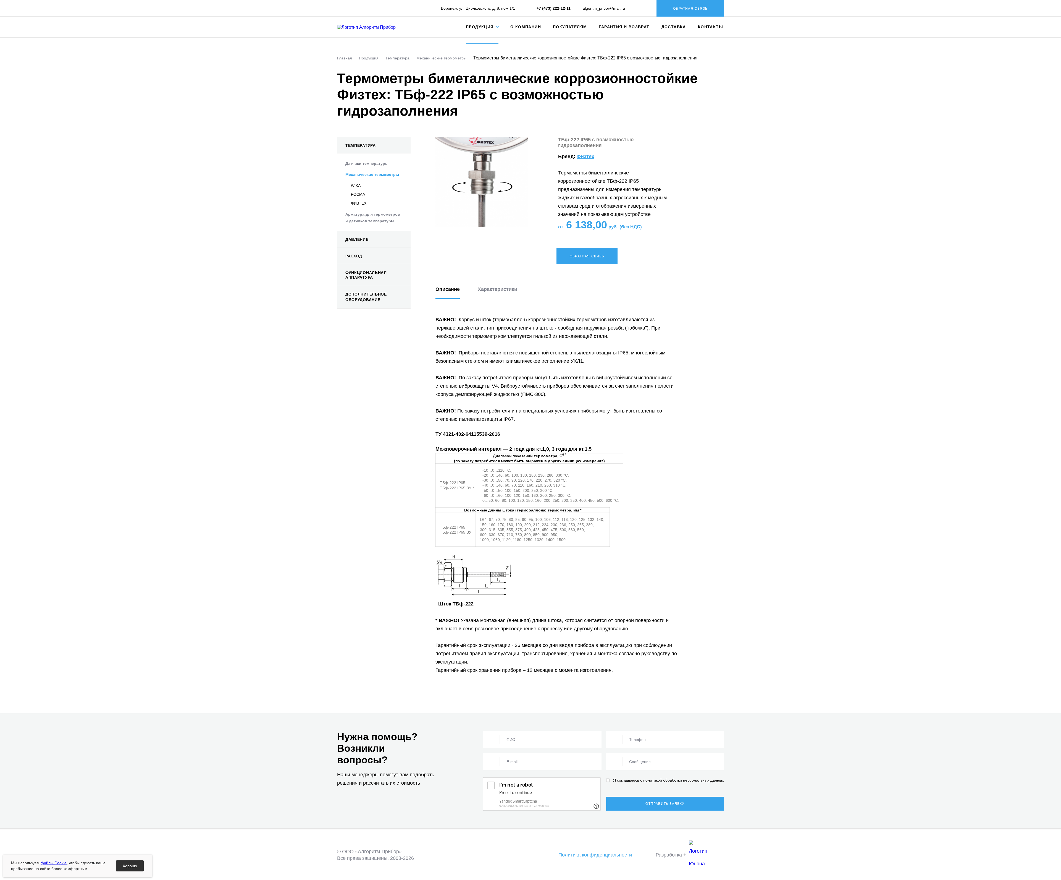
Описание (447, 289)
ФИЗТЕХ (358, 203)
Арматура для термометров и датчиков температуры (372, 217)
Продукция (480, 27)
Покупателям (570, 27)
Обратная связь (690, 9)
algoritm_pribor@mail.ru (604, 8)
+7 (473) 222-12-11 (554, 8)
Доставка (673, 27)
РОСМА (358, 194)
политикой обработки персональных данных (683, 780)
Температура (360, 145)
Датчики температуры (366, 163)
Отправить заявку (664, 804)
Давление (357, 239)
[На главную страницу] (371, 26)
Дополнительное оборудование (366, 297)
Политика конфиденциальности (595, 855)
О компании (525, 27)
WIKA (356, 185)
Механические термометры (372, 174)
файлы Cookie (54, 863)
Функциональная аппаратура (366, 275)
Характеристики (497, 289)
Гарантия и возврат (624, 27)
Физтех (585, 156)
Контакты (710, 27)
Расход (353, 256)
